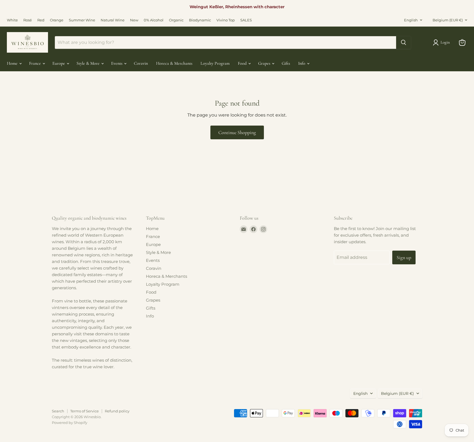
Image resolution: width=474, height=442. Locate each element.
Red (40, 20)
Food (243, 63)
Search (58, 411)
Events (117, 63)
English (411, 20)
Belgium (448, 20)
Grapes (264, 63)
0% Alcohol (153, 20)
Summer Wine (82, 20)
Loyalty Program (215, 63)
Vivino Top (225, 20)
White (12, 20)
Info (302, 63)
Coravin (141, 63)
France (35, 63)
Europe (59, 63)
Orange (56, 20)
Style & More (89, 63)
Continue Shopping (237, 132)
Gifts (286, 63)
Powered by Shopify (69, 422)
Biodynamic (200, 20)
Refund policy (117, 411)
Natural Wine (113, 20)
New (134, 20)
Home (13, 63)
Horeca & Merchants (174, 63)
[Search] (403, 42)
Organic (176, 20)
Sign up (404, 257)
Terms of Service (84, 411)
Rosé (27, 20)
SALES (246, 20)
